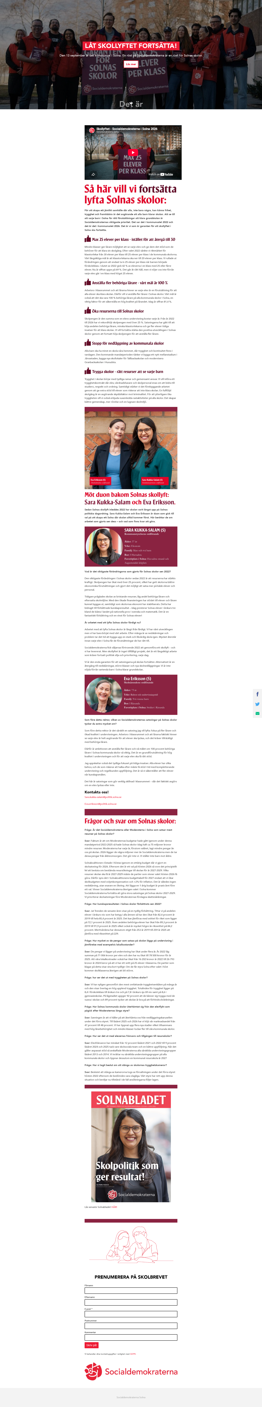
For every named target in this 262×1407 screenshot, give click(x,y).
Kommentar (90, 1332)
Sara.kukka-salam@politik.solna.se (103, 797)
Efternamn (90, 1297)
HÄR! (114, 1207)
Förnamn (89, 1285)
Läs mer (131, 64)
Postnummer (91, 1320)
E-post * (88, 1309)
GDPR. (133, 1354)
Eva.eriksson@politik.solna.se (101, 803)
